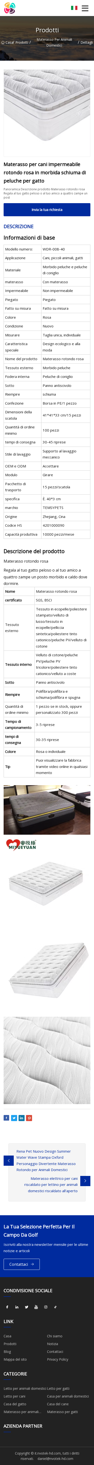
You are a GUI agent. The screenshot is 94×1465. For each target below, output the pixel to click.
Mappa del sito (15, 1359)
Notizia (52, 1343)
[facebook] (7, 1307)
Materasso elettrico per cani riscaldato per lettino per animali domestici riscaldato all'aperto (51, 1184)
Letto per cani (14, 1396)
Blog (7, 1351)
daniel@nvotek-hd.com (55, 1458)
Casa (9, 42)
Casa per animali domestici (68, 1396)
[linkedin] (16, 1307)
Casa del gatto (15, 1404)
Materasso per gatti (62, 1411)
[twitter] (26, 1307)
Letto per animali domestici (25, 1388)
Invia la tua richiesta (47, 209)
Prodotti (21, 42)
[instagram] (45, 1307)
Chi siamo (54, 1336)
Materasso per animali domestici (54, 42)
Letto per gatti (58, 1388)
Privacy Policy (57, 1359)
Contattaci (18, 1264)
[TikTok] (55, 1307)
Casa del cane (58, 1404)
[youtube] (36, 1307)
